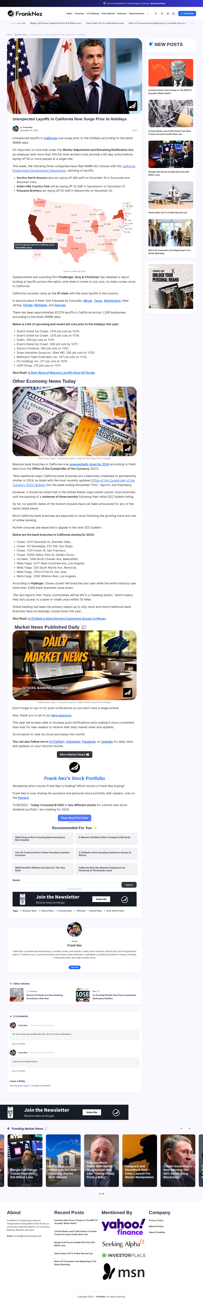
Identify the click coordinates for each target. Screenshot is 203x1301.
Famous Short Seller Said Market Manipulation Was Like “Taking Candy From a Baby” (62, 1170)
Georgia (60, 305)
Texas (98, 300)
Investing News (65, 911)
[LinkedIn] (167, 13)
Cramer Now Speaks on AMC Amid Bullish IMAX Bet (176, 1172)
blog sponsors (61, 715)
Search (16, 880)
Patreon (23, 797)
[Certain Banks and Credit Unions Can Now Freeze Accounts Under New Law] (170, 113)
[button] (173, 13)
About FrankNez (157, 1232)
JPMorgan (81, 911)
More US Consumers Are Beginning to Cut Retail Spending (98, 23)
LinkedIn (107, 741)
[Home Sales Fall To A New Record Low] (170, 195)
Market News (96, 911)
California (50, 138)
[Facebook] (155, 13)
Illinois (87, 300)
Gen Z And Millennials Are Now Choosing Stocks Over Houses (24, 1172)
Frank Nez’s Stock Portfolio (74, 778)
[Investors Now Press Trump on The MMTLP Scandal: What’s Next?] (170, 72)
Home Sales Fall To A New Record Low (45, 23)
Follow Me (74, 967)
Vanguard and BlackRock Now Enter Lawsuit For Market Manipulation (101, 1172)
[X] (161, 13)
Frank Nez (27, 127)
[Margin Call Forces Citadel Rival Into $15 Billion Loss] (170, 154)
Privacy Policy (156, 1220)
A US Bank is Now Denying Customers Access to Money (67, 618)
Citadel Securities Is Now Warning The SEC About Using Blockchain (139, 1172)
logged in (27, 1085)
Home (9, 34)
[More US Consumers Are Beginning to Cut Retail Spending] (170, 233)
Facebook (89, 741)
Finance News (47, 911)
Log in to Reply (18, 1043)
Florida (28, 305)
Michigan (40, 305)
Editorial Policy (156, 1226)
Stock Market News (115, 911)
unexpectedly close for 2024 (89, 464)
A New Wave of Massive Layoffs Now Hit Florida (61, 372)
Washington (112, 300)
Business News (30, 911)
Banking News (21, 34)
